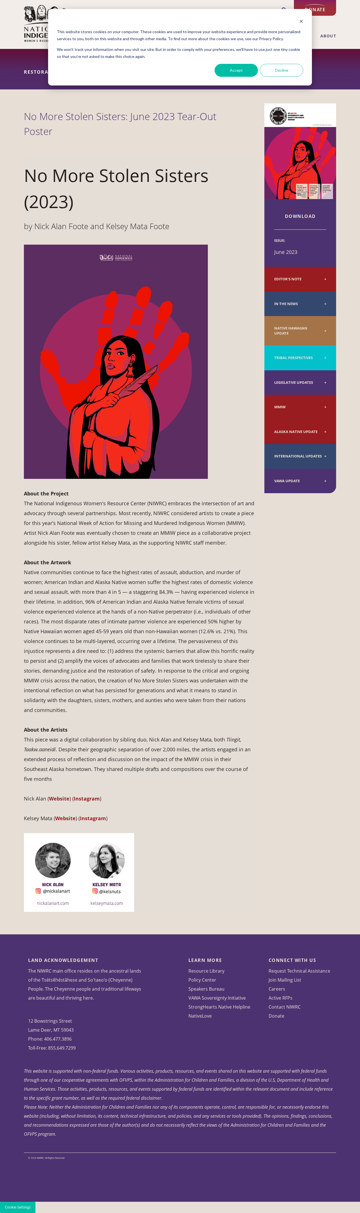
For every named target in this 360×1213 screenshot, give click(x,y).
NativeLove (200, 1016)
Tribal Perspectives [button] (293, 357)
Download (300, 216)
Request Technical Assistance (299, 971)
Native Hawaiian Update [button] (290, 331)
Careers (277, 989)
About (328, 36)
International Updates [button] (298, 456)
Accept (236, 70)
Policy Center (202, 980)
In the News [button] (286, 303)
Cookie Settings (18, 1207)
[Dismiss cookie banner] (301, 21)
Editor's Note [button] (288, 279)
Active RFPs (280, 998)
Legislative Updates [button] (293, 382)
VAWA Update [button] (287, 481)
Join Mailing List (285, 980)
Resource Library (206, 971)
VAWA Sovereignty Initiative (217, 998)
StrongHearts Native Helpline (219, 1007)
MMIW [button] (280, 407)
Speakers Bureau (206, 989)
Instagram (93, 818)
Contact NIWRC (285, 1007)
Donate (315, 9)
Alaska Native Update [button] (296, 431)
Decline (281, 70)
